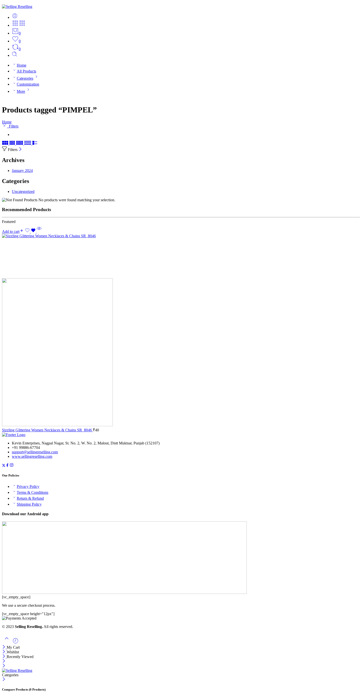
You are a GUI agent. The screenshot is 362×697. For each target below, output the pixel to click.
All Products (26, 71)
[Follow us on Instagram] (11, 466)
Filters (12, 126)
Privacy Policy (28, 486)
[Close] (20, 149)
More (21, 91)
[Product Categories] (15, 25)
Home (21, 65)
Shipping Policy (29, 504)
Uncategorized (23, 191)
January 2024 (22, 170)
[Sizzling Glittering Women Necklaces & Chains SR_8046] (181, 330)
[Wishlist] (31, 231)
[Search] (14, 55)
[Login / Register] (15, 17)
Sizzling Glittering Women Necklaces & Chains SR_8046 (47, 430)
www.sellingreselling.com (32, 456)
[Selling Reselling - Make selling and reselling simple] (17, 6)
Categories (25, 78)
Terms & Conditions (32, 492)
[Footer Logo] (13, 435)
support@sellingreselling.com (35, 452)
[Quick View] (39, 231)
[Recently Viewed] (15, 643)
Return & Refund (30, 498)
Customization (28, 84)
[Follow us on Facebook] (7, 466)
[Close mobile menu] (4, 666)
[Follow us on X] (3, 466)
